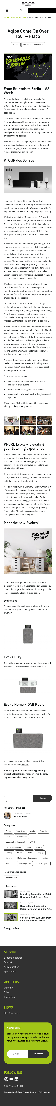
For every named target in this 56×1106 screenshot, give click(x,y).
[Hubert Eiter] (28, 815)
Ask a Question (11, 967)
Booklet (24, 765)
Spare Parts (10, 971)
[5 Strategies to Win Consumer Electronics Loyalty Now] (28, 917)
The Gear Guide (12, 1013)
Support (8, 962)
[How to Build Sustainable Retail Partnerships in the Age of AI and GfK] (28, 906)
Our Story (8, 988)
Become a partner (13, 958)
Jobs (6, 992)
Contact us (9, 997)
